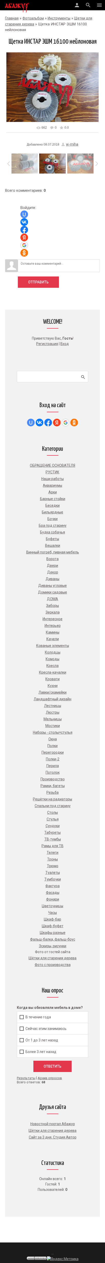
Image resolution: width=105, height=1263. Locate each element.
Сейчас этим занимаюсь (46, 1028)
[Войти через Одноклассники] (24, 253)
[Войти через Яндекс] (24, 237)
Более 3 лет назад (40, 1051)
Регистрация (47, 344)
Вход (64, 344)
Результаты (26, 1078)
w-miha (72, 144)
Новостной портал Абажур (52, 1124)
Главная (12, 18)
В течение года (38, 1017)
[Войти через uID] (24, 214)
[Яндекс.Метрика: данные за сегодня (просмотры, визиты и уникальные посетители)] (62, 1259)
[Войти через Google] (24, 245)
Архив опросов (50, 1078)
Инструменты (59, 18)
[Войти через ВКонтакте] (24, 222)
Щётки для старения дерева (52, 1130)
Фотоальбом (33, 18)
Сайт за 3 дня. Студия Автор (52, 1137)
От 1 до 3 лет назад (41, 1040)
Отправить (38, 282)
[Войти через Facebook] (24, 230)
